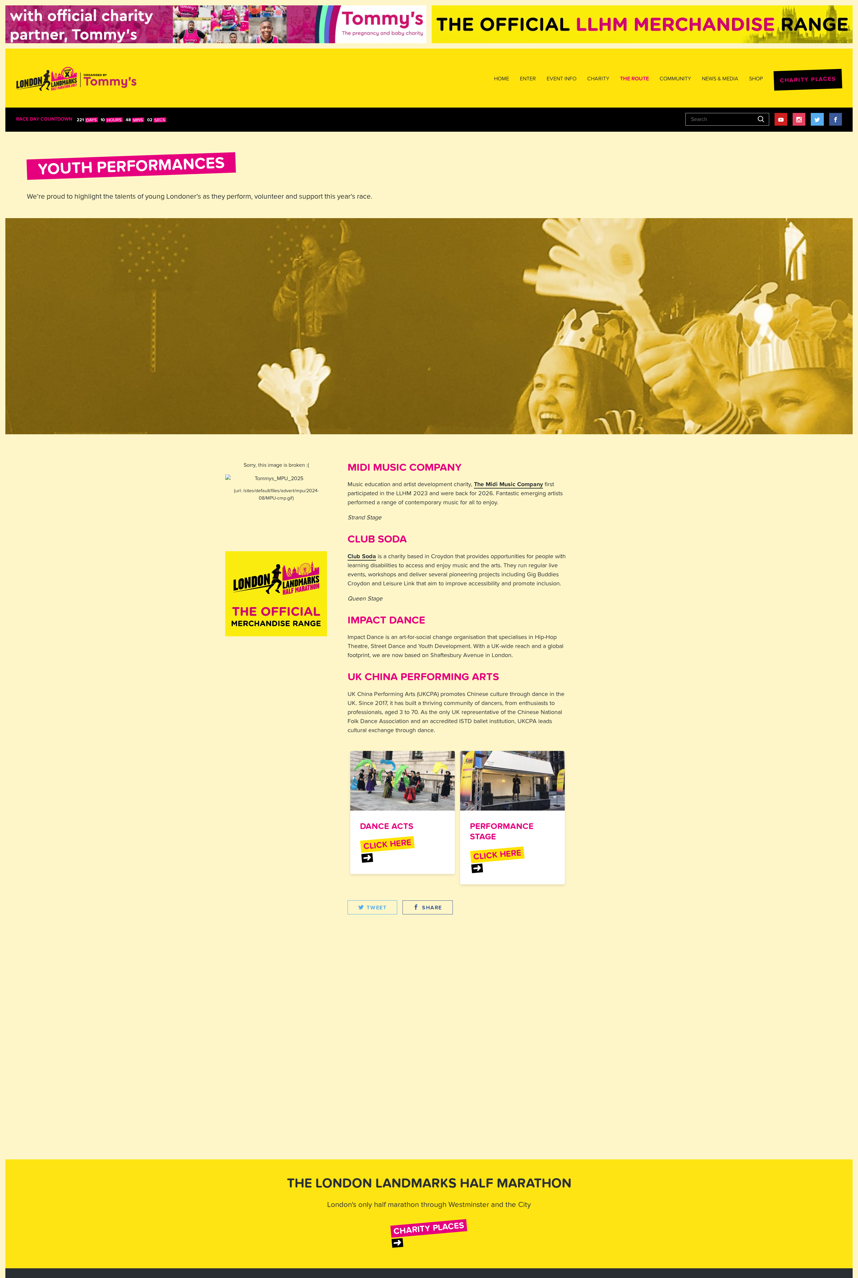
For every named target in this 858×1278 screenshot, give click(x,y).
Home (501, 78)
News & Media (720, 78)
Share (432, 907)
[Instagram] (799, 119)
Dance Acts (386, 826)
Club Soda (362, 556)
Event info (561, 78)
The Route (634, 78)
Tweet (376, 907)
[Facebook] (835, 119)
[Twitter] (817, 119)
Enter (528, 78)
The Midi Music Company (508, 484)
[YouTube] (781, 119)
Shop (756, 78)
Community (675, 78)
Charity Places (808, 79)
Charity (598, 78)
